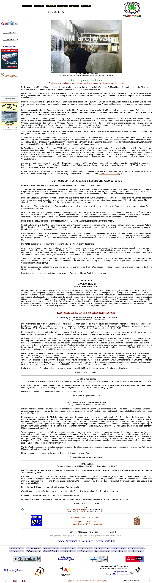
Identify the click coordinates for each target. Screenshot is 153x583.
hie (12, 129)
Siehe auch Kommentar (109, 174)
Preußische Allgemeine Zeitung (76, 509)
